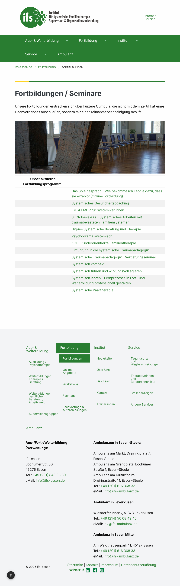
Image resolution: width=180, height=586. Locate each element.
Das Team (104, 381)
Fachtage (69, 395)
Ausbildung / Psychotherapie (39, 363)
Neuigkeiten (105, 358)
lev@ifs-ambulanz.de (120, 524)
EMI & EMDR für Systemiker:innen (98, 210)
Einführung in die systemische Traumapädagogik (110, 250)
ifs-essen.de (23, 67)
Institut (122, 40)
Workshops (70, 384)
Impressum (109, 565)
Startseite (75, 565)
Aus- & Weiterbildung (42, 40)
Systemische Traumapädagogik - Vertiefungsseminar (114, 257)
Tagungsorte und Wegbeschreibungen (144, 361)
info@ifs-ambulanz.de (121, 491)
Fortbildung (88, 40)
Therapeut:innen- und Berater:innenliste (143, 378)
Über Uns (103, 370)
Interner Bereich (150, 17)
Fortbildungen (72, 358)
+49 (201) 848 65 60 (49, 475)
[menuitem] (42, 41)
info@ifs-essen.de (50, 480)
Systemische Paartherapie (92, 290)
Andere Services (142, 404)
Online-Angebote (69, 371)
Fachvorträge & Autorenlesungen (75, 408)
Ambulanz (65, 54)
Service (31, 54)
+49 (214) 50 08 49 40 (118, 518)
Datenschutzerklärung (138, 565)
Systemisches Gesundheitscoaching (100, 203)
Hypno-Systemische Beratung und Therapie (106, 229)
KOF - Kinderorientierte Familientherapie (104, 243)
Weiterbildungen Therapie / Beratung (40, 379)
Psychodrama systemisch (92, 236)
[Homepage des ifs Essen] (59, 17)
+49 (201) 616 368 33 (118, 486)
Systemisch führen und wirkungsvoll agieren (107, 271)
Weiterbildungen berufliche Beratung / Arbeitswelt (40, 398)
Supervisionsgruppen (42, 414)
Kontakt (102, 392)
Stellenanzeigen (142, 393)
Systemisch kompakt (88, 264)
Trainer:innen (106, 404)
